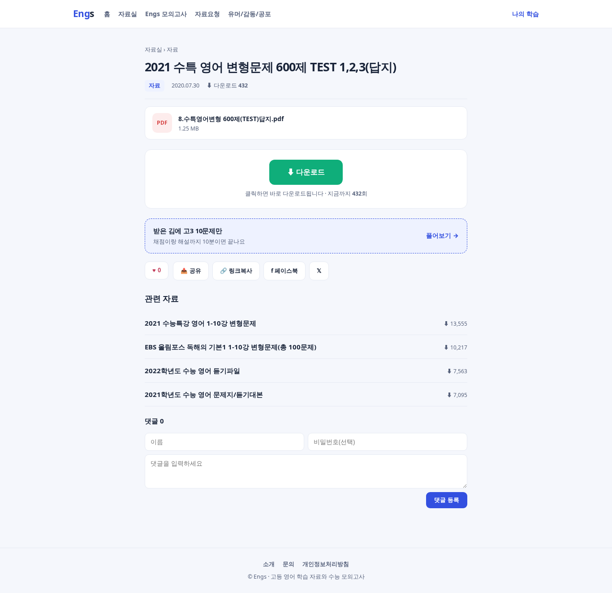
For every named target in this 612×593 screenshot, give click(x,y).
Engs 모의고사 (166, 13)
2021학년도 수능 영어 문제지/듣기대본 (204, 394)
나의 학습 (525, 13)
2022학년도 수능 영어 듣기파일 (192, 370)
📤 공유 (191, 271)
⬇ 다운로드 (306, 172)
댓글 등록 (446, 500)
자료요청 (207, 13)
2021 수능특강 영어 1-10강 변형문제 (200, 322)
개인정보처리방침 (325, 564)
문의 (288, 564)
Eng (83, 13)
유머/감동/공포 (249, 13)
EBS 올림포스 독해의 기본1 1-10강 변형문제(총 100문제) (230, 346)
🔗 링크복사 (236, 271)
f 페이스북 (284, 271)
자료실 (127, 13)
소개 (269, 564)
